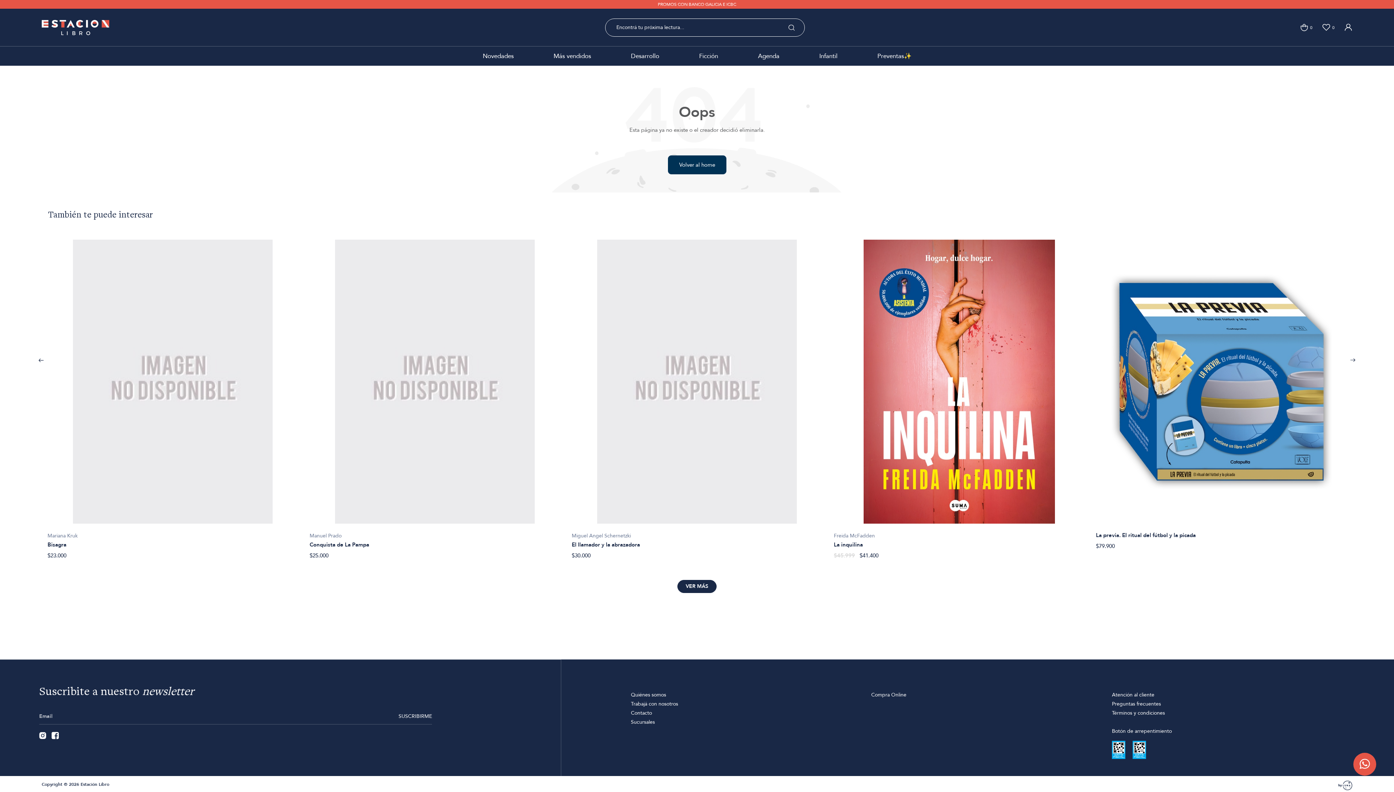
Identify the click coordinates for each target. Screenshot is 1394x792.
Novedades (498, 56)
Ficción (708, 56)
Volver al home (697, 164)
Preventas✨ (894, 56)
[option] (173, 395)
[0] (1304, 27)
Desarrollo (645, 56)
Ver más (697, 586)
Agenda (768, 56)
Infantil (828, 56)
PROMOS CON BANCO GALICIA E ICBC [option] (697, 4)
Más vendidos (572, 56)
